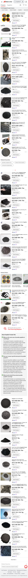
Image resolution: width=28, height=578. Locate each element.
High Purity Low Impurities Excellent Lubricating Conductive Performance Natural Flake (19, 547)
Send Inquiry (16, 20)
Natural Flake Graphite (19, 162)
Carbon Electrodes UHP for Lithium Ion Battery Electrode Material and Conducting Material (18, 123)
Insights (18, 571)
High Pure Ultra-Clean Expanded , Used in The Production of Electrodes (18, 510)
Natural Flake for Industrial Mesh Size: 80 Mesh (19, 303)
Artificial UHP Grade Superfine (19, 185)
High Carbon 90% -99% (18, 38)
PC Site (14, 571)
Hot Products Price (12, 570)
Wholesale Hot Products (22, 570)
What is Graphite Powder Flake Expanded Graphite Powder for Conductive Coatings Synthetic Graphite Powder (6, 286)
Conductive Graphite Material (7, 165)
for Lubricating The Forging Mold (19, 210)
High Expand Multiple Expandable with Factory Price (19, 198)
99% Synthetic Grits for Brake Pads (19, 411)
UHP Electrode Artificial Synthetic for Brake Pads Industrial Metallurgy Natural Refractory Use (19, 497)
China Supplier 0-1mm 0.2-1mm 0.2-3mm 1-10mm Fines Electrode (19, 315)
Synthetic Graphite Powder (7, 162)
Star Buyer (10, 571)
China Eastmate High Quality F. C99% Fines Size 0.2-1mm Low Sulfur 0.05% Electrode (19, 291)
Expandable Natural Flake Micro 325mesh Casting (19, 26)
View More (13, 559)
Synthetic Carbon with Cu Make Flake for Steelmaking (19, 173)
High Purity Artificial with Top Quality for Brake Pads (19, 448)
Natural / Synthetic (19, 223)
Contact (23, 573)
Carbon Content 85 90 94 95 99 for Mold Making (18, 135)
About (4, 573)
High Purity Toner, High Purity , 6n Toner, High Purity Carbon (19, 460)
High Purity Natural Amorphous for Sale (19, 485)
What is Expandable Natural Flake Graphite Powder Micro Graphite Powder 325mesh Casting (17, 286)
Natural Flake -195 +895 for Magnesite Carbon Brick (19, 472)
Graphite (20, 10)
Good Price (17, 74)
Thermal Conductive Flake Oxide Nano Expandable (19, 522)
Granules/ (17, 398)
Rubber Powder (13, 10)
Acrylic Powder (5, 10)
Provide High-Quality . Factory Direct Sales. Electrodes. (19, 98)
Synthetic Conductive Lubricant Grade (19, 235)
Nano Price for (18, 534)
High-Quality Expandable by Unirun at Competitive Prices (18, 260)
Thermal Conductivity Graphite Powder (10, 566)
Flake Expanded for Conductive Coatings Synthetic (19, 13)
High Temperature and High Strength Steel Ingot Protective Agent (19, 87)
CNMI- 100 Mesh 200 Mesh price (19, 423)
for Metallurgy (17, 435)
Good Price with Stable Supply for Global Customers (19, 148)
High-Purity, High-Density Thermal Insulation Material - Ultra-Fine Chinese (19, 111)
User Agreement (10, 573)
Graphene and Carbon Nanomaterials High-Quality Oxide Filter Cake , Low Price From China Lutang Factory (19, 247)
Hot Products (4, 570)
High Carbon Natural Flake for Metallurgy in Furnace (19, 63)
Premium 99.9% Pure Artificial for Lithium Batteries (19, 50)
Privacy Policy (17, 573)
